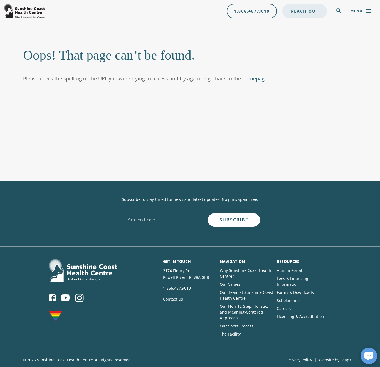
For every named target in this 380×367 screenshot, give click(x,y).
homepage (254, 78)
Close (263, 211)
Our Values (230, 284)
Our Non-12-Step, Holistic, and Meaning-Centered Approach (244, 312)
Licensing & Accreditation (300, 316)
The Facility (230, 334)
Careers (284, 308)
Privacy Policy (299, 360)
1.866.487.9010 (252, 11)
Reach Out (305, 11)
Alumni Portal (289, 270)
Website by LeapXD (336, 360)
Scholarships (289, 300)
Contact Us (173, 299)
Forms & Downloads (295, 292)
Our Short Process (236, 326)
